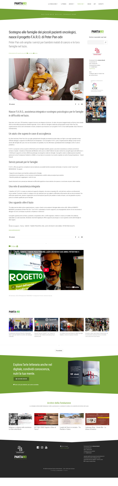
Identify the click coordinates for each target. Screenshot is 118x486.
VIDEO (35, 53)
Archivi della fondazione (59, 402)
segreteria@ (92, 68)
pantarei (30, 53)
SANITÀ (19, 53)
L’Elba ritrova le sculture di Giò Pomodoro (97, 333)
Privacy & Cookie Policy (90, 461)
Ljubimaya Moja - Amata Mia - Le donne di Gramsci (70, 428)
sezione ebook (22, 379)
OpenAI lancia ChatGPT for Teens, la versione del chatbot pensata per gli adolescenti (19, 335)
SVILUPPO (24, 53)
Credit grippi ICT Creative (59, 470)
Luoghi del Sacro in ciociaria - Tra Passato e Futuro (44, 428)
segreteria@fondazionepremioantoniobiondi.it (94, 456)
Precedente (12, 53)
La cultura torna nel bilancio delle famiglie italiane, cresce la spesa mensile (45, 334)
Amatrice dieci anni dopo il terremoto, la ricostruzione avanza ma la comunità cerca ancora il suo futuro (71, 335)
